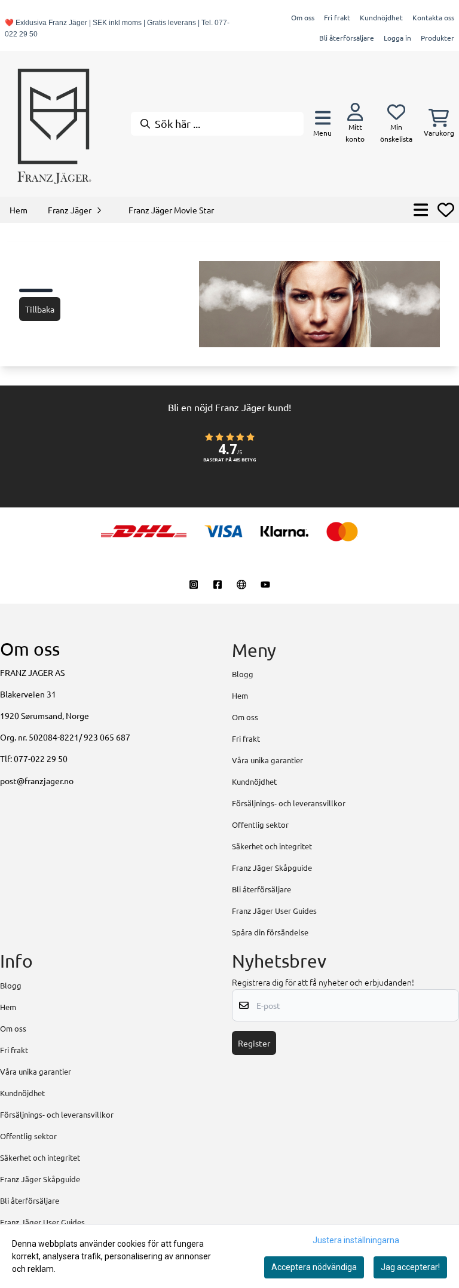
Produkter (437, 37)
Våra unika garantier (267, 760)
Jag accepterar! (410, 1267)
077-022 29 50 (41, 758)
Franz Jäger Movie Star (171, 209)
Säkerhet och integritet (272, 846)
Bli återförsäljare (346, 37)
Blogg (242, 674)
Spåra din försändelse (270, 932)
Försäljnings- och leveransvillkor (288, 803)
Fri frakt (337, 17)
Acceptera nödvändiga (314, 1267)
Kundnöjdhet (381, 17)
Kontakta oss (433, 17)
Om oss (302, 17)
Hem (240, 695)
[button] (229, 454)
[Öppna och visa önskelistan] (446, 210)
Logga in (397, 37)
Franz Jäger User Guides (274, 910)
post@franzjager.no (37, 780)
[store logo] (53, 124)
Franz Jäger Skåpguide (272, 867)
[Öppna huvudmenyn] (421, 210)
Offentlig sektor (260, 824)
